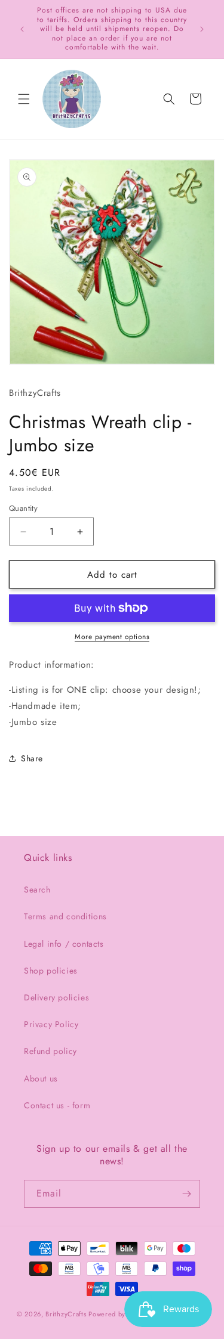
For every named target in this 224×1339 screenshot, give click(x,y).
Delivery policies (56, 997)
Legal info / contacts (64, 944)
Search (37, 889)
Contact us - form (57, 1105)
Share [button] (32, 758)
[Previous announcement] (22, 29)
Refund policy (50, 1051)
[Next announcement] (202, 29)
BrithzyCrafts (65, 1313)
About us (41, 1078)
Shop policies (51, 971)
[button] (24, 99)
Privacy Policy (51, 1024)
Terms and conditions (65, 916)
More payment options (112, 636)
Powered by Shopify (120, 1313)
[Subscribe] (186, 1194)
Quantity (23, 508)
